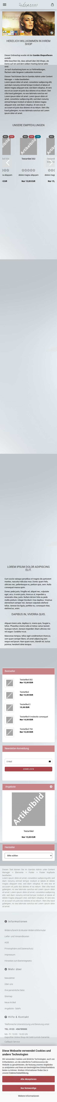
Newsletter (10, 978)
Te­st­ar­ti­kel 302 (28, 159)
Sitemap (8, 996)
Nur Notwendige (28, 1088)
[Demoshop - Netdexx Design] (28, 4)
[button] (6, 162)
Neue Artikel (10, 1002)
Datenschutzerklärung (18, 1073)
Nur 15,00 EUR (28, 837)
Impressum (10, 954)
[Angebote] (51, 787)
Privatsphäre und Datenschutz (19, 948)
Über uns (9, 984)
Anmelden (28, 769)
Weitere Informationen (28, 1096)
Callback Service (12, 1042)
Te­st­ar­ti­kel (28, 329)
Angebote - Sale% (13, 1008)
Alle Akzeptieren (28, 1079)
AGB (7, 942)
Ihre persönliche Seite (14, 990)
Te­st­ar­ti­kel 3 (28, 527)
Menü (4, 4)
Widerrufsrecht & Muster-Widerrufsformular (25, 930)
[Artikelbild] (28, 809)
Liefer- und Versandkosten (17, 936)
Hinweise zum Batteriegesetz (18, 961)
